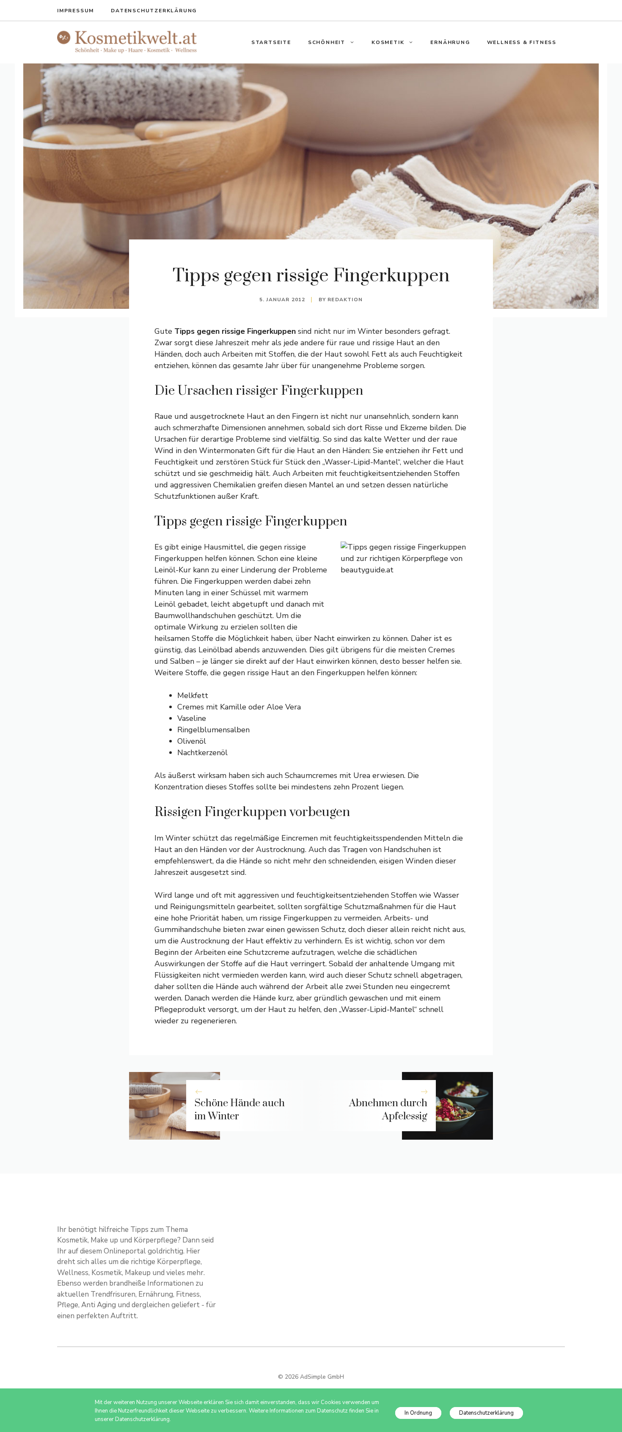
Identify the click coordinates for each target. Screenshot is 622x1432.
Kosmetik (388, 42)
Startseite (271, 42)
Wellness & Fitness (521, 42)
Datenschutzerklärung (154, 10)
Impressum (75, 10)
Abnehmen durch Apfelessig (388, 1110)
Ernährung (450, 42)
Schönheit (326, 42)
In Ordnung (418, 1413)
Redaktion (345, 299)
